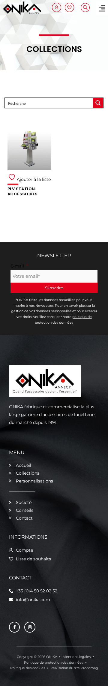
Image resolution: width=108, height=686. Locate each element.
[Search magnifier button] (98, 103)
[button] (102, 8)
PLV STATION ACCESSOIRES (23, 191)
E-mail (19, 266)
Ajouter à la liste (33, 179)
